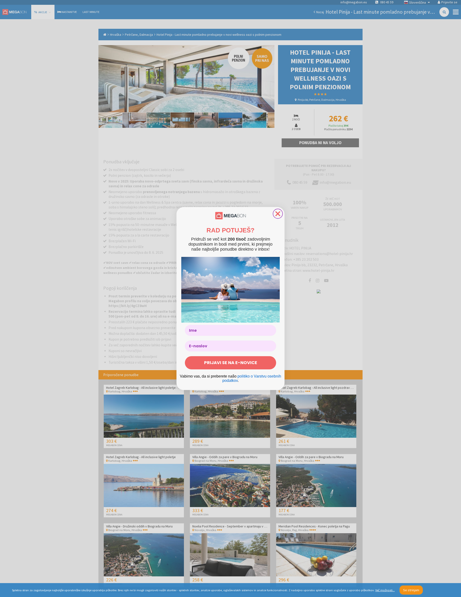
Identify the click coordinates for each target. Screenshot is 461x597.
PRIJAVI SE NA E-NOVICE (230, 363)
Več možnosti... (385, 590)
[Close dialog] (278, 214)
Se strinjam (411, 590)
